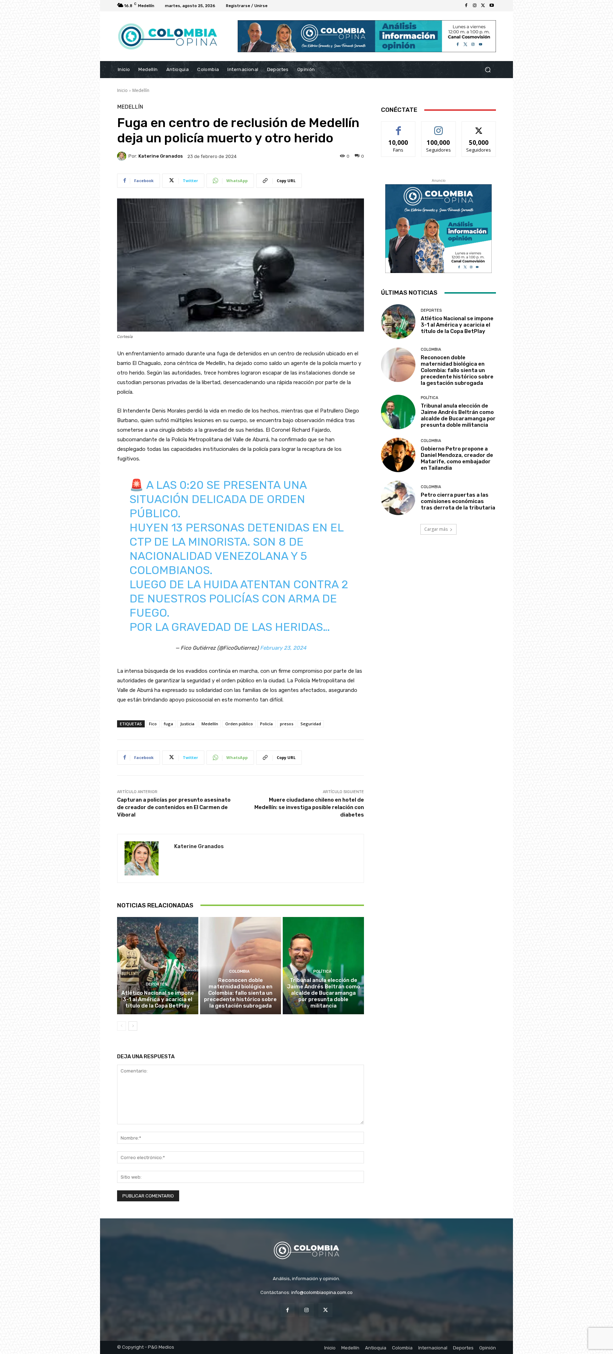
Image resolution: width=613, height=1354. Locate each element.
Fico (153, 723)
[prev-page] (121, 1026)
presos (286, 723)
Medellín (140, 90)
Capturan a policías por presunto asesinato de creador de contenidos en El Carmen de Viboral (174, 807)
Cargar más (436, 529)
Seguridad (310, 723)
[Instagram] (474, 5)
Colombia (239, 971)
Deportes (156, 984)
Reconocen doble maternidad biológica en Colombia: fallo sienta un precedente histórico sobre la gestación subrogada (240, 993)
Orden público (239, 723)
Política (322, 971)
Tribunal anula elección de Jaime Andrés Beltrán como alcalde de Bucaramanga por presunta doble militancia (323, 993)
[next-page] (132, 1026)
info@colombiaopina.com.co (322, 1292)
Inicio (122, 90)
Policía (266, 723)
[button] (487, 69)
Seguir (438, 127)
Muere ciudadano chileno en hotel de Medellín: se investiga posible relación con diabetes (309, 807)
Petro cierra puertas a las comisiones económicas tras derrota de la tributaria (458, 501)
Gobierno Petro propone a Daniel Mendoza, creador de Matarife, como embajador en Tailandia (457, 458)
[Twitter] (483, 5)
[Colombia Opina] (168, 36)
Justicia (187, 723)
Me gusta (398, 127)
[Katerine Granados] (122, 156)
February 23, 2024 (283, 648)
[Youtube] (491, 5)
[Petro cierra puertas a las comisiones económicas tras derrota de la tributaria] (398, 498)
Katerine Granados (160, 156)
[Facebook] (466, 5)
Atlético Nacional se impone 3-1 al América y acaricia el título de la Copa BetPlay (157, 999)
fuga (168, 723)
